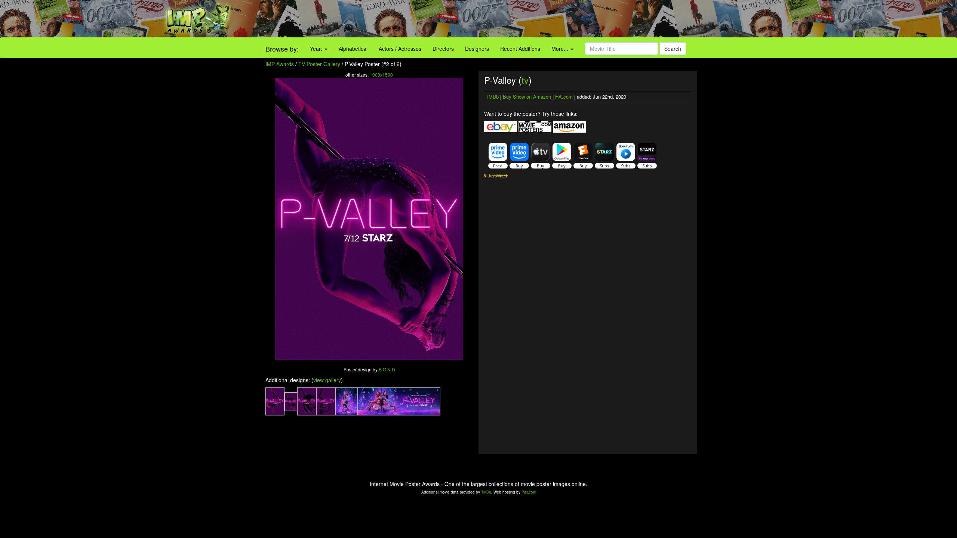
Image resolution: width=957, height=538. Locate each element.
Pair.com (528, 492)
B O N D (387, 369)
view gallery (327, 380)
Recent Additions (520, 48)
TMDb (486, 492)
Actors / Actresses (400, 48)
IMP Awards (279, 64)
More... (560, 48)
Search (672, 48)
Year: (317, 48)
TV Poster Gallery (319, 64)
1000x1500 (381, 74)
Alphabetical (353, 48)
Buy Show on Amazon (527, 96)
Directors (443, 48)
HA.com (564, 96)
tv (525, 79)
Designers (477, 48)
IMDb (493, 96)
